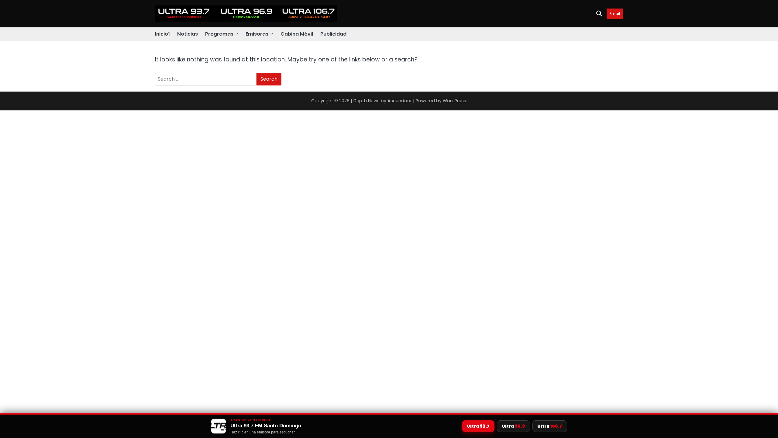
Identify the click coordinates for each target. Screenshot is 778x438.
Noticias (187, 33)
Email (615, 14)
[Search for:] (205, 79)
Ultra (478, 426)
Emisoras (257, 33)
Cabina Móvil (297, 33)
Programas (219, 33)
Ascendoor (399, 101)
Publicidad (333, 33)
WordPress (454, 101)
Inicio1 (162, 33)
